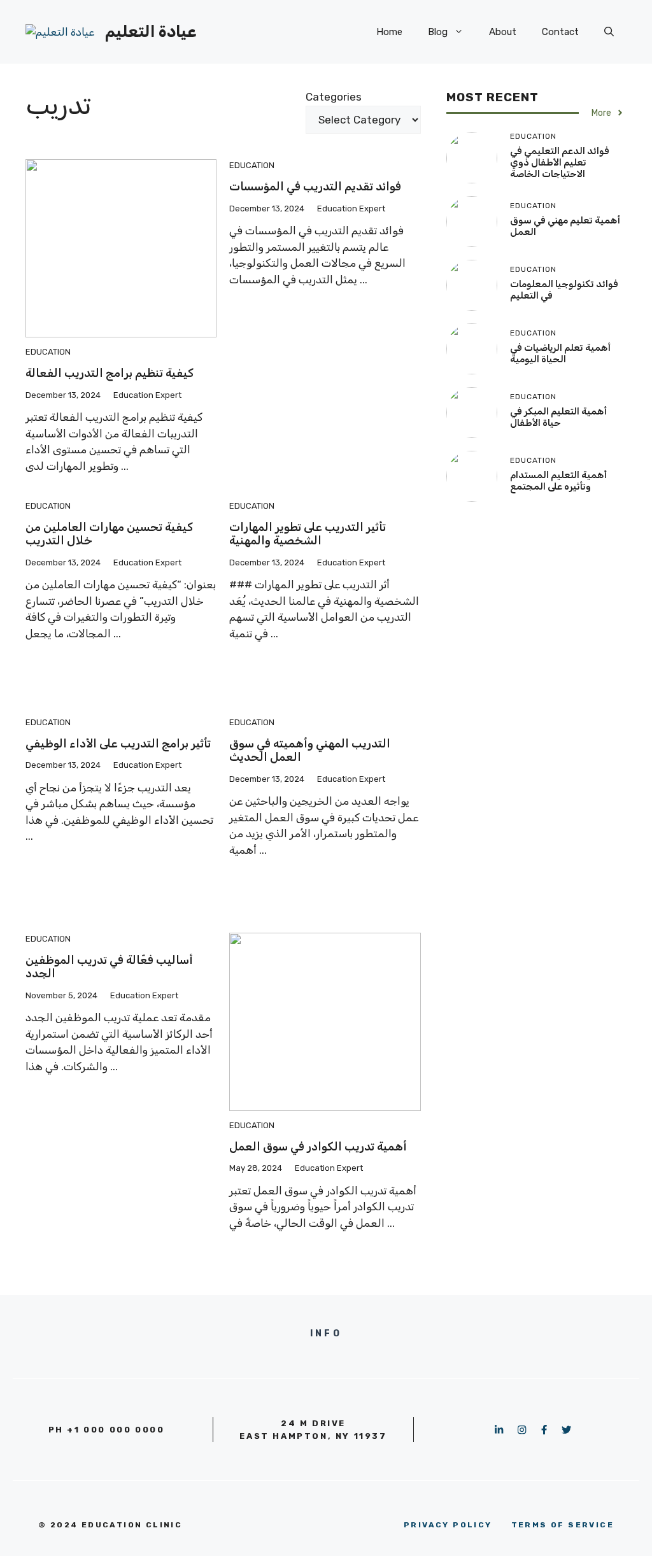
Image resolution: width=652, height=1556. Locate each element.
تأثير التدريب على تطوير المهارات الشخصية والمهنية (307, 534)
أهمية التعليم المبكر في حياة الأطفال (558, 417)
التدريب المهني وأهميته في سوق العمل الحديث (309, 751)
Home (389, 32)
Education (48, 352)
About (502, 32)
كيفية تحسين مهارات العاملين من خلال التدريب (109, 534)
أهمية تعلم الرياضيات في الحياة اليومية (560, 353)
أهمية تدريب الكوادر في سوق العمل (318, 1147)
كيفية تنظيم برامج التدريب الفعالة (109, 373)
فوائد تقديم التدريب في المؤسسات (315, 187)
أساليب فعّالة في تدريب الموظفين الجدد (109, 967)
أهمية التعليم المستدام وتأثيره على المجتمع (558, 480)
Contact (560, 32)
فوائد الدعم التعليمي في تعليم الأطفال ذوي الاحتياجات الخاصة (559, 162)
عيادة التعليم (150, 31)
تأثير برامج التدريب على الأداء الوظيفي (118, 744)
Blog (438, 32)
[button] (609, 32)
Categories (334, 96)
